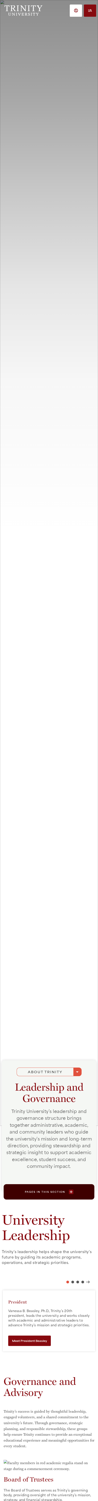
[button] (76, 11)
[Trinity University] (23, 10)
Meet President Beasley (29, 1341)
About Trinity (45, 1071)
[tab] (67, 1282)
